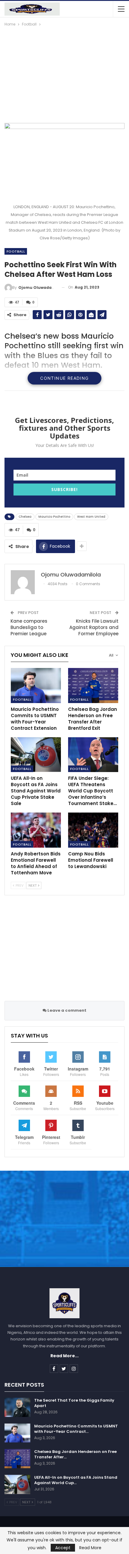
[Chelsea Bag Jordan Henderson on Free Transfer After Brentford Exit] (93, 685)
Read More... (64, 1356)
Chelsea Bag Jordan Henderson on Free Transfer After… (75, 1454)
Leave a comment (66, 1010)
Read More (90, 1548)
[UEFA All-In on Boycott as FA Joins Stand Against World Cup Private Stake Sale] (36, 754)
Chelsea (25, 516)
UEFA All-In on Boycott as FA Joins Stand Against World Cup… (75, 1480)
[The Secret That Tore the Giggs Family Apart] (17, 1407)
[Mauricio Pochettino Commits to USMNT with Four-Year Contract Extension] (36, 685)
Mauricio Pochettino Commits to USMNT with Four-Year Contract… (76, 1428)
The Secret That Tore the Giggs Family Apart (74, 1403)
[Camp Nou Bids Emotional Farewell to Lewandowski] (93, 830)
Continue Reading (64, 378)
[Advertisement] (64, 73)
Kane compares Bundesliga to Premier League (28, 627)
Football (16, 251)
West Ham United (91, 516)
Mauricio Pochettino (54, 516)
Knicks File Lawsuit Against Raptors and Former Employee (93, 627)
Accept (62, 1548)
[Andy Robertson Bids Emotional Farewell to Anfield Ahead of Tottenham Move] (36, 830)
